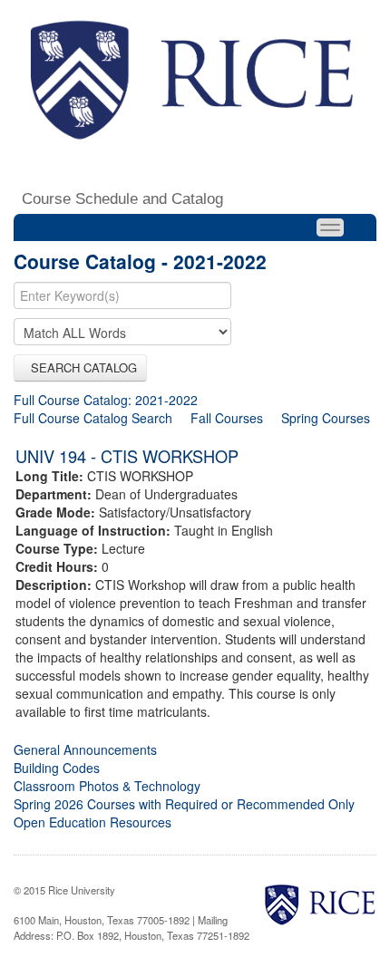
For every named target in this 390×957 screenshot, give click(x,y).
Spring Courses (325, 418)
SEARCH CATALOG (80, 367)
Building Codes (57, 768)
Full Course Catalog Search (93, 418)
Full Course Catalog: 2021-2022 (106, 400)
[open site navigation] (330, 227)
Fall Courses (226, 418)
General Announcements (85, 749)
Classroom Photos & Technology (107, 786)
